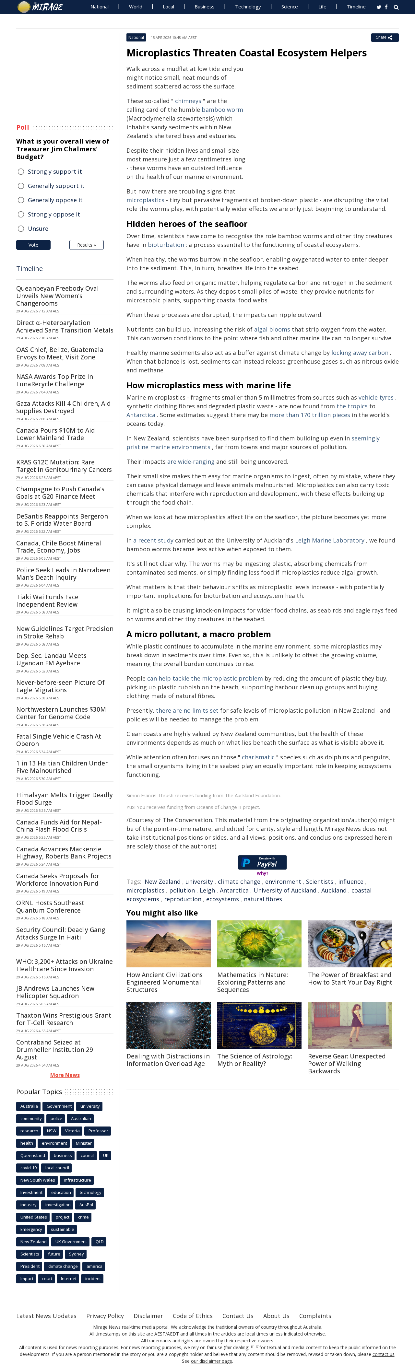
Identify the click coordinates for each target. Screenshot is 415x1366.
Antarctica (140, 415)
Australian (81, 1118)
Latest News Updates (46, 1316)
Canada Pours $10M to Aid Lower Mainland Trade (55, 434)
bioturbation (166, 245)
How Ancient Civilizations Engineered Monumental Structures (164, 982)
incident (93, 1278)
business (63, 1155)
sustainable (62, 1229)
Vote (33, 245)
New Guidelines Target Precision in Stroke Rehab (64, 632)
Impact (26, 1278)
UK (106, 1155)
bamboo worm (222, 109)
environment (283, 881)
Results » (86, 245)
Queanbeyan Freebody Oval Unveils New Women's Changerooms (57, 296)
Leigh (207, 890)
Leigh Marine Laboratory (329, 540)
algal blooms (272, 329)
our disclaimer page (211, 1361)
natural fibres (263, 899)
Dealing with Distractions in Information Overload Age (168, 1060)
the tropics (352, 406)
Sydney (76, 1254)
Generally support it (56, 186)
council (87, 1155)
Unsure (38, 228)
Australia (29, 1106)
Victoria (72, 1131)
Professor (98, 1131)
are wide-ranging (191, 461)
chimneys (188, 101)
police (56, 1118)
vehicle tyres (376, 397)
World (135, 6)
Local (168, 6)
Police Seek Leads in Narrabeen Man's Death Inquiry (63, 574)
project (62, 1217)
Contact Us (238, 1316)
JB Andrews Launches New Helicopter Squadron (55, 992)
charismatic (258, 757)
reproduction (182, 899)
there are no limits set (187, 710)
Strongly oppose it (54, 214)
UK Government (71, 1241)
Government (59, 1106)
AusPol (86, 1205)
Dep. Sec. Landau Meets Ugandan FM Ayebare (51, 659)
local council (57, 1168)
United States (33, 1217)
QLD (100, 1241)
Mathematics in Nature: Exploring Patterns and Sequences (252, 982)
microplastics (145, 200)
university (199, 881)
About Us (276, 1316)
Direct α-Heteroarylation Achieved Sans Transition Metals (64, 326)
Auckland (334, 890)
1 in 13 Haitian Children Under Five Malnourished (62, 767)
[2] (257, 1347)
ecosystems (222, 899)
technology (90, 1192)
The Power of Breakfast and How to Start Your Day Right (350, 979)
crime (83, 1217)
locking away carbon (359, 352)
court (47, 1278)
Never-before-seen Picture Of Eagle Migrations (60, 686)
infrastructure (77, 1180)
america (94, 1266)
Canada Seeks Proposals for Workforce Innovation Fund (57, 880)
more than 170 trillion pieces (309, 415)
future (54, 1254)
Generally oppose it (55, 200)
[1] (253, 1347)
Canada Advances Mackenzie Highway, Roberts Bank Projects (64, 853)
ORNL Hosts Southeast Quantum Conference (50, 907)
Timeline (356, 6)
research (29, 1131)
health (26, 1143)
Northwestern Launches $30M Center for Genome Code (61, 713)
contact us (384, 1354)
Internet (69, 1278)
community (31, 1118)
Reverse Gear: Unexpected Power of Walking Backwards (347, 1063)
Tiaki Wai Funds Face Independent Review (47, 601)
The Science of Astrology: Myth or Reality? (254, 1060)
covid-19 (28, 1168)
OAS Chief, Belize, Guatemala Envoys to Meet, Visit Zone (59, 353)
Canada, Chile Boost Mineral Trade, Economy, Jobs (58, 547)
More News (65, 1075)
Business (205, 6)
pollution (182, 890)
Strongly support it (55, 171)
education (61, 1192)
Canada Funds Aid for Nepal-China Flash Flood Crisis (59, 826)
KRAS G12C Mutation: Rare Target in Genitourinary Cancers (64, 466)
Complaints (315, 1316)
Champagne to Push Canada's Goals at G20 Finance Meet (60, 493)
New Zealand (163, 881)
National (99, 6)
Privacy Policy (105, 1316)
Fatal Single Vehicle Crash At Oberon (58, 740)
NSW (51, 1131)
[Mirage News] (43, 7)
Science (289, 6)
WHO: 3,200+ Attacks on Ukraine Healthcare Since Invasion (64, 965)
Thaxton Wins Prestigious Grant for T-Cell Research (63, 1019)
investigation (58, 1205)
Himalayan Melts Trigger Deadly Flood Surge (64, 799)
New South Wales (37, 1180)
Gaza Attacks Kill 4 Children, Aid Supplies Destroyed (63, 407)
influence (350, 881)
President (30, 1266)
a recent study (153, 540)
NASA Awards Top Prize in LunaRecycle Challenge (54, 380)
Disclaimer (148, 1316)
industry (28, 1205)
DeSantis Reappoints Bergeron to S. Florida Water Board (62, 520)
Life (322, 6)
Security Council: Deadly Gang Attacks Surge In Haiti (60, 933)
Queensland (32, 1155)
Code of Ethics (193, 1316)
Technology (248, 6)
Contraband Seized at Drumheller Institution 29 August (54, 1049)
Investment (31, 1192)
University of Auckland (285, 890)
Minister (84, 1143)
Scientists (319, 881)
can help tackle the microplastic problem (205, 678)
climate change (239, 881)
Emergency (31, 1229)
